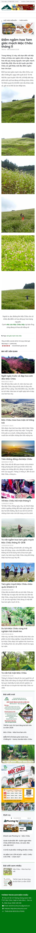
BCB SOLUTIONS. (19, 911)
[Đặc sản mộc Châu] (23, 7)
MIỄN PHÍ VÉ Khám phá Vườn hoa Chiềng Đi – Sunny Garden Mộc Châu (17, 738)
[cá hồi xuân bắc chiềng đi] (18, 28)
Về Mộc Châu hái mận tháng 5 (16, 500)
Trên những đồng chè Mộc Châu (16, 459)
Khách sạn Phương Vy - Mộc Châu (16, 836)
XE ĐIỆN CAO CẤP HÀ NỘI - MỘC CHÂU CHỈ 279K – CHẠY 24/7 (17, 855)
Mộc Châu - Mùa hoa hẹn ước (14, 732)
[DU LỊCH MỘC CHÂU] (6, 8)
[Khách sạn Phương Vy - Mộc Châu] (18, 826)
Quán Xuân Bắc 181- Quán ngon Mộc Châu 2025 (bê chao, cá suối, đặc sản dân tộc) (17, 843)
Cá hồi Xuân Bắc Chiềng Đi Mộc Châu (17, 850)
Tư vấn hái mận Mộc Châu (14, 673)
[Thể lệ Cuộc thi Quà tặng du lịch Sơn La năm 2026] (18, 710)
